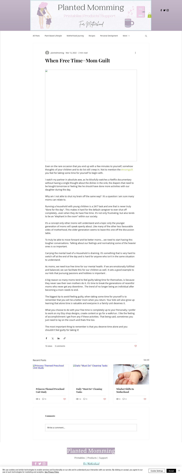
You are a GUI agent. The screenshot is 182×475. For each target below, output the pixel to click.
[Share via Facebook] (46, 338)
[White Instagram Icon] (44, 464)
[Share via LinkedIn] (58, 338)
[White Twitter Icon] (40, 464)
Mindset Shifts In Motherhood (125, 390)
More (125, 36)
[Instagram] (167, 10)
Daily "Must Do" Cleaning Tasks (89, 390)
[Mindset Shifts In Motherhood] (131, 374)
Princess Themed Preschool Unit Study (50, 390)
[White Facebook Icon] (36, 464)
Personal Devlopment (109, 36)
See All (146, 360)
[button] (149, 15)
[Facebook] (161, 10)
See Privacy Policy (52, 472)
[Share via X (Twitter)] (52, 338)
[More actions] (135, 52)
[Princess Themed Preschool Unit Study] (51, 374)
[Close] (179, 471)
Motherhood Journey (75, 36)
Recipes (92, 36)
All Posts (36, 36)
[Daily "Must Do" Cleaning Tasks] (91, 374)
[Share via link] (64, 338)
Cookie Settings (157, 471)
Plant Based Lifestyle (53, 36)
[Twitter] (164, 10)
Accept (171, 471)
